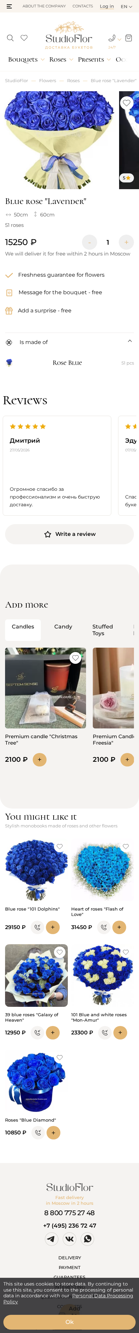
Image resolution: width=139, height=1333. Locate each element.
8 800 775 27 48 (69, 1213)
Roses (57, 59)
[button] (9, 6)
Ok (69, 1322)
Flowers (47, 80)
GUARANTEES (69, 1277)
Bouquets (22, 59)
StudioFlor (16, 80)
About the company (44, 6)
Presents (91, 59)
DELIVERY (69, 1257)
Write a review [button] (75, 534)
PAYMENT (70, 1267)
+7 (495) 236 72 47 (69, 1225)
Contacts (83, 6)
